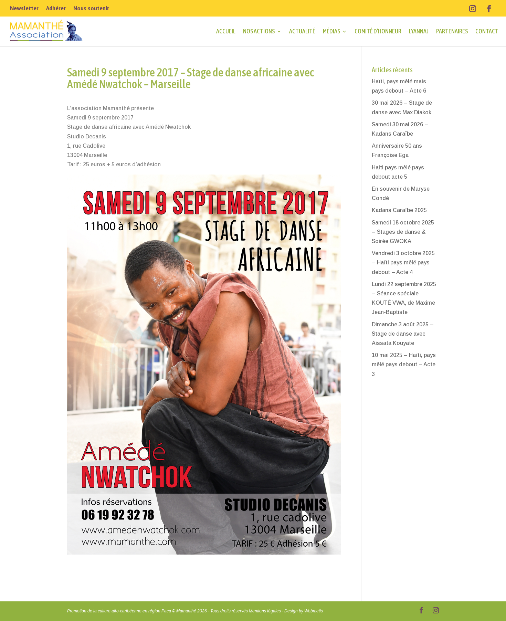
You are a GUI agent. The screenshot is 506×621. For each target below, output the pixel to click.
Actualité (302, 31)
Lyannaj (419, 31)
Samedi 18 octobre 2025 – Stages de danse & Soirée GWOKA (403, 232)
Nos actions (259, 31)
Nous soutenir (91, 8)
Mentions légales (265, 611)
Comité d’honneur (378, 31)
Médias (331, 31)
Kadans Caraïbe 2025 (399, 210)
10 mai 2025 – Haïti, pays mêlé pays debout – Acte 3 (404, 364)
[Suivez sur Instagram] (472, 8)
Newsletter (24, 8)
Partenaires (452, 31)
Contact (486, 31)
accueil (225, 31)
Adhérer (56, 8)
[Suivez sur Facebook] (489, 8)
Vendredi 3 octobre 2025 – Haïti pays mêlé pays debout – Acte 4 (403, 262)
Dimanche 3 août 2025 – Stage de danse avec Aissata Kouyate (403, 334)
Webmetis (313, 611)
